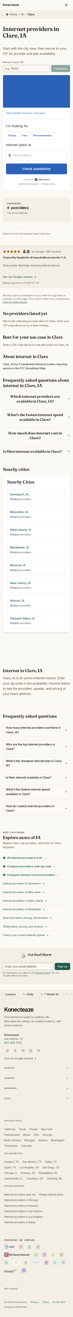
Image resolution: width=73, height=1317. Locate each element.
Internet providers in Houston (21, 1205)
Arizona (42, 1140)
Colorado (26, 1145)
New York (46, 1129)
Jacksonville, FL (13, 1178)
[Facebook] (7, 1050)
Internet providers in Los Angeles (23, 1216)
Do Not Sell (59, 1302)
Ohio (36, 1134)
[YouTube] (38, 1050)
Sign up (62, 966)
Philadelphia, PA (47, 1172)
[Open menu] (66, 5)
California (9, 1129)
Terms (45, 1302)
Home (13, 14)
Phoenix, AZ (28, 1172)
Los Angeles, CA (29, 1167)
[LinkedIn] (31, 1050)
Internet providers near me (19, 1194)
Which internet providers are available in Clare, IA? (35, 398)
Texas (22, 1129)
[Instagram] (23, 1050)
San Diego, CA (50, 1167)
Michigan (29, 1140)
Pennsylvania (12, 1134)
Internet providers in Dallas (19, 1222)
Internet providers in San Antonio (23, 1211)
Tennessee (11, 1145)
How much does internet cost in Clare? (35, 435)
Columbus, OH (34, 1178)
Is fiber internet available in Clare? (32, 451)
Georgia (47, 1134)
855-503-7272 (13, 1042)
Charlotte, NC (54, 1178)
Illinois (26, 1134)
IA (22, 14)
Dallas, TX (51, 1161)
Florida (34, 1129)
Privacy (34, 1302)
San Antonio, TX (32, 1161)
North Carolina (12, 1140)
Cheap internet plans (51, 1194)
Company (9, 1078)
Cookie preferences (15, 1306)
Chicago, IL (10, 1172)
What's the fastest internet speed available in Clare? (35, 417)
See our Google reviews (18, 276)
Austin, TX (10, 1167)
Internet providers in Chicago (21, 1200)
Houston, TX (11, 1161)
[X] (15, 1050)
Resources (10, 1088)
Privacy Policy (43, 972)
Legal (7, 1098)
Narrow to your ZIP (13, 62)
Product (9, 1068)
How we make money (15, 302)
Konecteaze (11, 5)
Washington (57, 1140)
